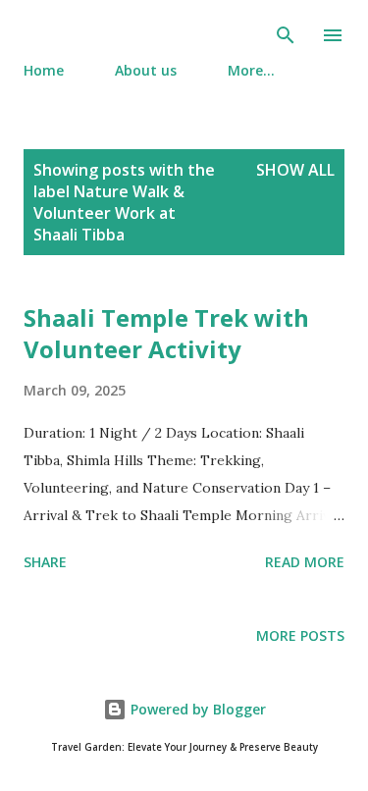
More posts (300, 635)
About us (146, 70)
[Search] (285, 35)
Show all (295, 170)
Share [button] (45, 562)
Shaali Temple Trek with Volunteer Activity (166, 333)
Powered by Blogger (196, 709)
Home (44, 70)
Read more (304, 562)
